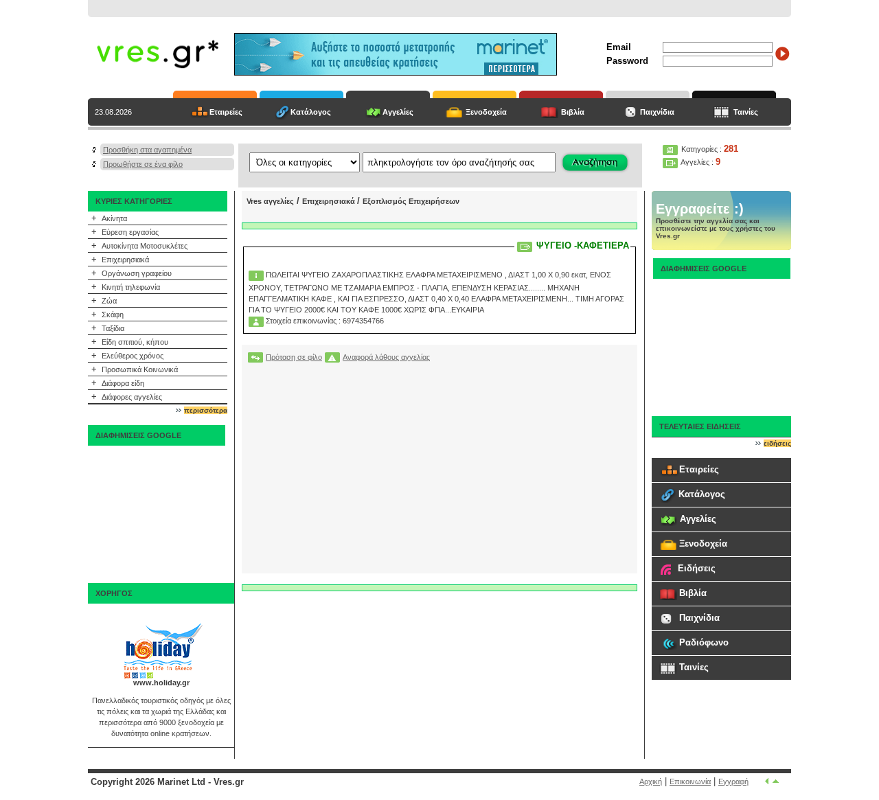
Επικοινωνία (690, 781)
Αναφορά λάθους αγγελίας (386, 357)
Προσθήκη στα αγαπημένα (147, 150)
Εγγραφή (733, 781)
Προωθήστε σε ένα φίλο (143, 164)
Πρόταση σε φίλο (294, 357)
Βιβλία (572, 112)
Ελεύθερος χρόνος (132, 356)
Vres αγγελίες (270, 201)
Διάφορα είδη (123, 383)
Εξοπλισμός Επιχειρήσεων (411, 201)
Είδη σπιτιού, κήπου (135, 342)
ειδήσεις (777, 443)
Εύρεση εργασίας (130, 232)
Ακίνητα (114, 218)
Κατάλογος (310, 112)
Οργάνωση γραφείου (137, 273)
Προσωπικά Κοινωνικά (140, 369)
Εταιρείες (225, 112)
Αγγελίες (398, 112)
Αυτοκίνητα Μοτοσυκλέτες (144, 246)
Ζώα (109, 301)
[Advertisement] (156, 514)
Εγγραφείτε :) (700, 208)
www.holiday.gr (161, 682)
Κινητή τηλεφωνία (131, 287)
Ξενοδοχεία (486, 112)
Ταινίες (745, 112)
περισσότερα (205, 410)
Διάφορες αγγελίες (132, 397)
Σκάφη (113, 314)
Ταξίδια (113, 328)
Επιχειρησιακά (125, 259)
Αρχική (650, 781)
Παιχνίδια (657, 112)
